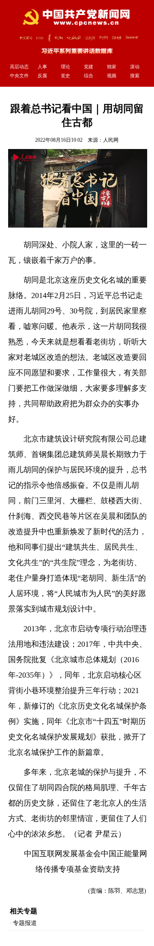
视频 (111, 75)
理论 (65, 66)
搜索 (134, 75)
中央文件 (19, 75)
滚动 (134, 66)
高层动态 (19, 66)
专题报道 (25, 923)
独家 (111, 66)
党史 (65, 75)
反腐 (42, 75)
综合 (88, 75)
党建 (88, 66)
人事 (42, 66)
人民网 (110, 140)
